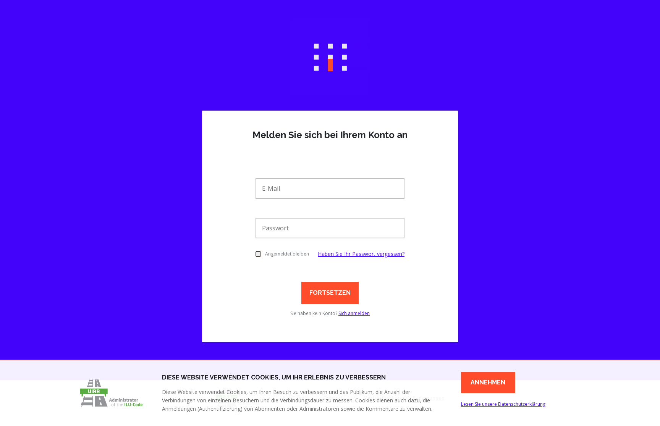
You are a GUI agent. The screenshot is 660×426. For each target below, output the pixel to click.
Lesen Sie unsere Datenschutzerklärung (503, 404)
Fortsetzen (330, 292)
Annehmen (488, 382)
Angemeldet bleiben (287, 254)
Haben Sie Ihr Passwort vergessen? (361, 253)
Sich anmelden (354, 313)
